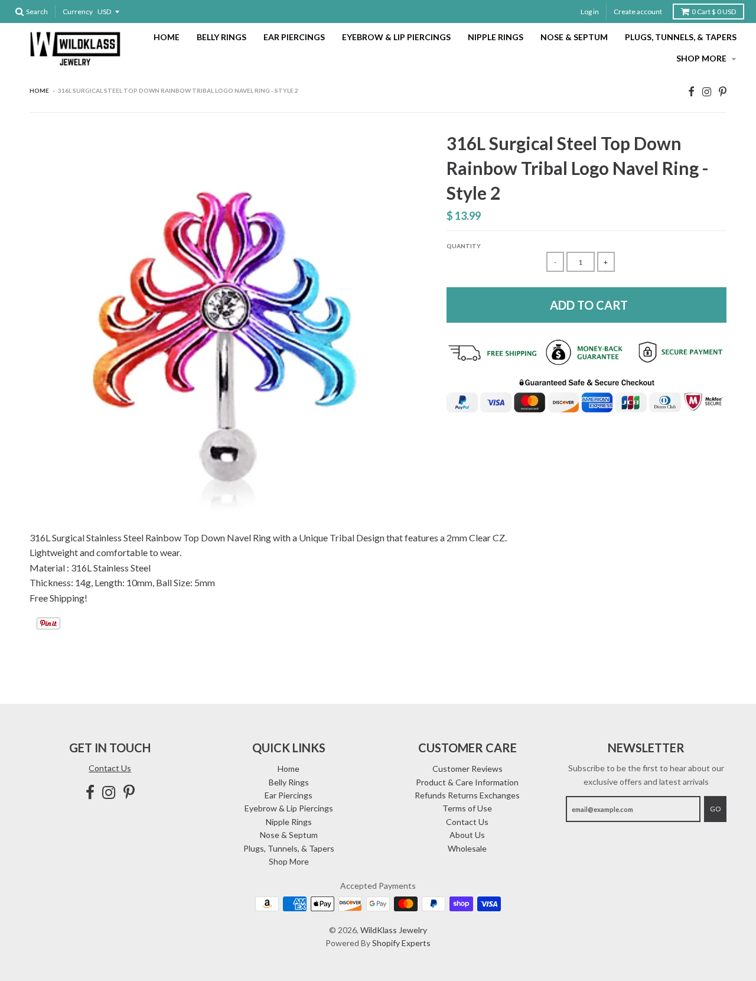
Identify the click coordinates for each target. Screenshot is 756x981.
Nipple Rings (495, 37)
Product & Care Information (467, 782)
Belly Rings (221, 37)
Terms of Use (467, 808)
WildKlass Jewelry (393, 930)
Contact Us (110, 768)
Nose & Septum (574, 37)
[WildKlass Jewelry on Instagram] (706, 91)
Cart (714, 11)
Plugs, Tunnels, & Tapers (681, 37)
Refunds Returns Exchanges (467, 795)
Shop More (702, 58)
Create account (638, 11)
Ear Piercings (294, 37)
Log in (590, 11)
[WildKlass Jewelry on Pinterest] (722, 91)
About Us (467, 835)
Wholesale (467, 848)
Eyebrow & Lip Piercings (396, 37)
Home (167, 37)
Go (715, 809)
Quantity (464, 245)
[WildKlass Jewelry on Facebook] (691, 91)
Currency (78, 11)
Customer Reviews (467, 769)
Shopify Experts (401, 943)
